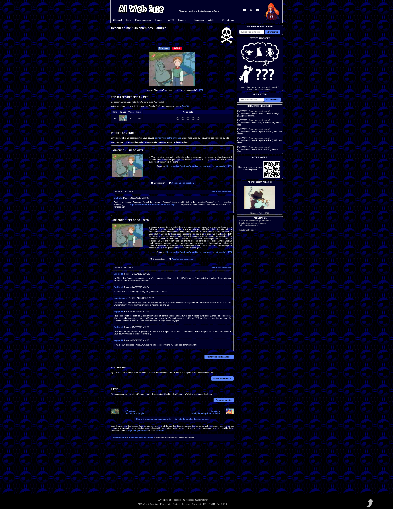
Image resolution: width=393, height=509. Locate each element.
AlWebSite (142, 504)
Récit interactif (228, 20)
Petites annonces (143, 20)
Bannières (185, 504)
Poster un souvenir (222, 378)
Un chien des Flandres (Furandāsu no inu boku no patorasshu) (199, 166)
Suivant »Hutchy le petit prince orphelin (205, 412)
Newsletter (203, 500)
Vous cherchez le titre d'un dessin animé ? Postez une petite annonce (260, 88)
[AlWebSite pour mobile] (271, 177)
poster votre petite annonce (168, 138)
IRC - (205, 504)
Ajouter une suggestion (182, 183)
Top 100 (170, 20)
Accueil (118, 20)
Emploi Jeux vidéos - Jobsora (252, 223)
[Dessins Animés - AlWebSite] (272, 22)
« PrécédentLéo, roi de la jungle (134, 412)
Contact (176, 504)
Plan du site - (166, 504)
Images (158, 20)
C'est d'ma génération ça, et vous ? (254, 221)
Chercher (273, 32)
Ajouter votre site (247, 230)
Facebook (176, 500)
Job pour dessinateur (248, 225)
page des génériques (138, 430)
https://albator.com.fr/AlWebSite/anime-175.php (152, 204)
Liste (128, 20)
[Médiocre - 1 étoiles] (177, 118)
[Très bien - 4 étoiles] (193, 118)
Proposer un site (224, 400)
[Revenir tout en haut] (369, 505)
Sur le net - (197, 504)
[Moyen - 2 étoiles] (182, 118)
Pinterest (189, 500)
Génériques (199, 20)
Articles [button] (212, 20)
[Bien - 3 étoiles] (188, 118)
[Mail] (257, 10)
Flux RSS (221, 504)
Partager (164, 48)
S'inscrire (273, 99)
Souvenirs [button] (183, 20)
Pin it (178, 48)
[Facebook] (244, 10)
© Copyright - (154, 504)
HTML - (212, 504)
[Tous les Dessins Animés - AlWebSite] (141, 13)
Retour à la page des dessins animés (153, 419)
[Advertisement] (172, 470)
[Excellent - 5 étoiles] (198, 118)
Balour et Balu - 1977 (259, 213)
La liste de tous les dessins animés (191, 419)
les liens (160, 430)
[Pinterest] (251, 10)
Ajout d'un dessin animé (259, 111)
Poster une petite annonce (219, 357)
